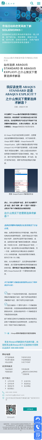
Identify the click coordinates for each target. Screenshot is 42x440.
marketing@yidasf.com (15, 395)
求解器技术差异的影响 (23, 126)
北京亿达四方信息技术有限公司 (8, 3)
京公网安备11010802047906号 (26, 425)
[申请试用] (38, 436)
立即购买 (30, 409)
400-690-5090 (11, 392)
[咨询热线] (38, 428)
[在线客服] (38, 420)
